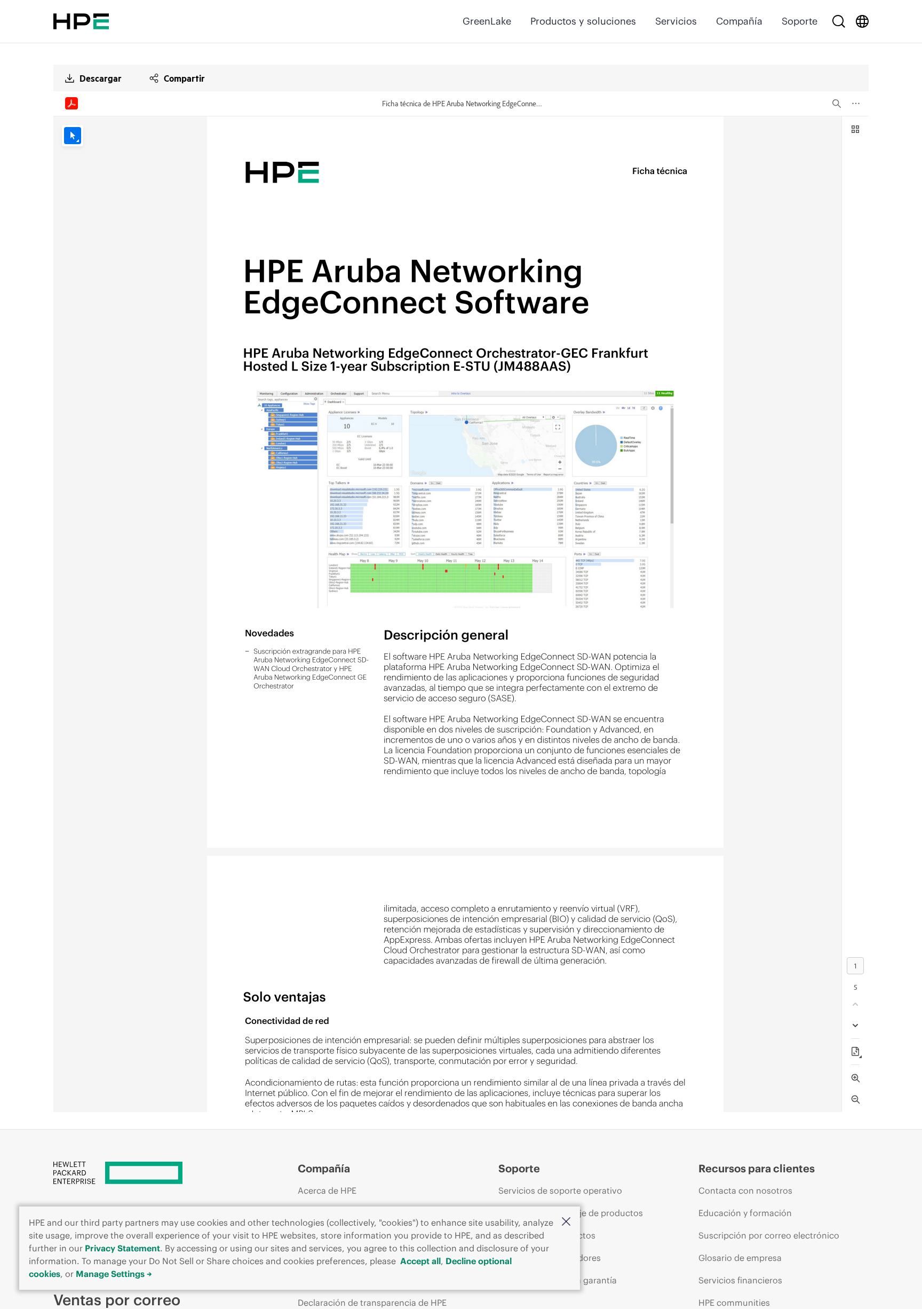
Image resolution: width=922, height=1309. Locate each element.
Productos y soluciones (583, 21)
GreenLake (487, 21)
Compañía (739, 21)
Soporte (799, 21)
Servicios (676, 21)
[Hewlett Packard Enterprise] (81, 21)
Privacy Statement (122, 1248)
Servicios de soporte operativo (560, 1190)
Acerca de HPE (327, 1190)
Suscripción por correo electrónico (768, 1235)
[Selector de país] (862, 21)
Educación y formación (745, 1213)
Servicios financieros (740, 1280)
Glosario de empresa (740, 1257)
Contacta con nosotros (745, 1190)
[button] (566, 1222)
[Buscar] (838, 21)
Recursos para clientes (756, 1168)
